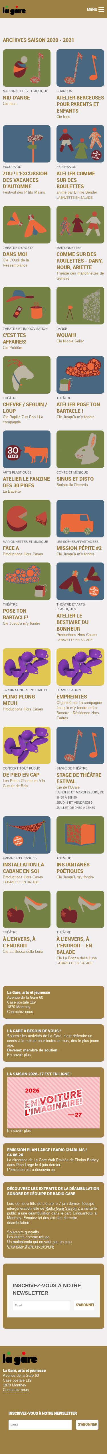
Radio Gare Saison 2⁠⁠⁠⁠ (62, 1208)
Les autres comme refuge (28, 1237)
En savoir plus (19, 1055)
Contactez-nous (20, 1012)
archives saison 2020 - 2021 (38, 40)
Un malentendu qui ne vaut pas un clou (39, 1242)
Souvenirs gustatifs (23, 1232)
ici (53, 1169)
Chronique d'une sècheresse (30, 1246)
